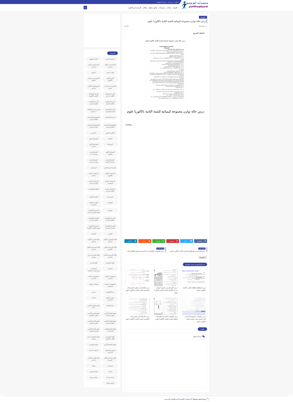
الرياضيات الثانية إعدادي (94, 174)
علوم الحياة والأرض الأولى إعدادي (110, 314)
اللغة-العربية (93, 263)
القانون (110, 234)
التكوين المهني (110, 133)
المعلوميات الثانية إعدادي (93, 277)
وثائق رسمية (94, 377)
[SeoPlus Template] (207, 399)
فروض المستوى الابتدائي (110, 351)
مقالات (144, 8)
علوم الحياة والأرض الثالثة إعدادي (110, 322)
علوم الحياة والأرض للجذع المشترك (94, 330)
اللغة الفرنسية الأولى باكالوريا (110, 248)
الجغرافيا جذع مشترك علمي (93, 161)
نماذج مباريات (110, 377)
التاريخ (94, 72)
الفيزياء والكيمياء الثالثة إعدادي (110, 219)
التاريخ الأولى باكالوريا (110, 79)
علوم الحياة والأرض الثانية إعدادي (94, 322)
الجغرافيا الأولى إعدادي (93, 145)
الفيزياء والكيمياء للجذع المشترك (110, 227)
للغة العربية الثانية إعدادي (93, 359)
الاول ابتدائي (110, 72)
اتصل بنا (176, 2)
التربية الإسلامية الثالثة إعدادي (110, 103)
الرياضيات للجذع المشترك (110, 182)
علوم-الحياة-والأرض (110, 344)
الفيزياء (110, 210)
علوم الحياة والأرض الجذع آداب (110, 330)
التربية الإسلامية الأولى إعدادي (110, 95)
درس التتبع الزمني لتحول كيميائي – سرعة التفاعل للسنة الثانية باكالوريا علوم (166, 290)
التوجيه (175, 8)
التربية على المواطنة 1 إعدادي (93, 110)
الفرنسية (110, 197)
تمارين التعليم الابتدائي (110, 299)
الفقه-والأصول (93, 197)
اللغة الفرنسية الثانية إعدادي (110, 256)
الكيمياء (203, 17)
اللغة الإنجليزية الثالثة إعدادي (110, 240)
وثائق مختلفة (152, 8)
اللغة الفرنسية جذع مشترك (94, 256)
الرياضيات (94, 168)
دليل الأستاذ (110, 305)
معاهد (93, 366)
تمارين (94, 292)
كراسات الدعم (93, 350)
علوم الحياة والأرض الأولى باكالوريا (94, 314)
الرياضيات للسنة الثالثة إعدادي (110, 190)
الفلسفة (110, 202)
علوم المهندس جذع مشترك (94, 338)
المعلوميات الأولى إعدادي (110, 277)
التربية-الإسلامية (110, 117)
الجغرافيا (110, 144)
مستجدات (162, 8)
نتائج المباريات (93, 371)
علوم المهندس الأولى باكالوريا (110, 338)
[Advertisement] (100, 30)
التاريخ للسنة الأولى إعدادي (94, 87)
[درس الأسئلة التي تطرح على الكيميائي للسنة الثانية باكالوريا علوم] (137, 306)
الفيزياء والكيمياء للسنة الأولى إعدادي (93, 211)
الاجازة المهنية (93, 59)
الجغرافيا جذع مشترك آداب (94, 153)
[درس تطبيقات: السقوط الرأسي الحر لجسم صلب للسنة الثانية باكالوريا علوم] (194, 306)
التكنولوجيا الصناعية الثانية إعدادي (94, 126)
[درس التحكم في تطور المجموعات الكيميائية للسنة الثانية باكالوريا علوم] (137, 277)
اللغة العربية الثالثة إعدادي (93, 240)
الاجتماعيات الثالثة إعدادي (110, 66)
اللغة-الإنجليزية (110, 263)
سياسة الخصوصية (161, 2)
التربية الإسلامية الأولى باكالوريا (94, 95)
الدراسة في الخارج (135, 8)
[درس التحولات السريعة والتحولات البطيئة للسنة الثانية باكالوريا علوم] (166, 306)
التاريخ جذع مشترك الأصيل (94, 79)
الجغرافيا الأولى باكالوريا (110, 153)
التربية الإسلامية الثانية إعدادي (94, 103)
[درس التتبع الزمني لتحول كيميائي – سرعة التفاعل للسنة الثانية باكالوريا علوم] (166, 277)
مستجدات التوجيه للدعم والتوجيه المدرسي (177, 399)
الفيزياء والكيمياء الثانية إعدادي (93, 219)
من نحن (170, 2)
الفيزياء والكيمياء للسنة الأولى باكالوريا (93, 227)
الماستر (110, 269)
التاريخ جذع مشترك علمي (110, 87)
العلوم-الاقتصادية (93, 189)
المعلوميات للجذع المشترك (110, 285)
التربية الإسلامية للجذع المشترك (110, 110)
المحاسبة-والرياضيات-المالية (93, 270)
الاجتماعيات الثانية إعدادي (93, 66)
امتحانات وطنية (93, 284)
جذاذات (168, 8)
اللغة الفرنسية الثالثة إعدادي (93, 248)
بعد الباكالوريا (110, 292)
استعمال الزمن (110, 59)
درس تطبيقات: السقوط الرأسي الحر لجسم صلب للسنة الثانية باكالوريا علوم (195, 319)
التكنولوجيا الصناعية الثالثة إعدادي (94, 118)
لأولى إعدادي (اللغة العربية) (110, 359)
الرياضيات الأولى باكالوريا (110, 174)
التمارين (93, 133)
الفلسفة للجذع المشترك (93, 203)
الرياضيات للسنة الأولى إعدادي (94, 182)
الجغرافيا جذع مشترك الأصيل (110, 161)
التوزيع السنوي (93, 138)
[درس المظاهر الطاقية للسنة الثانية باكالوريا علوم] (194, 277)
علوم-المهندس (93, 344)
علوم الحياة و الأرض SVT (94, 306)
